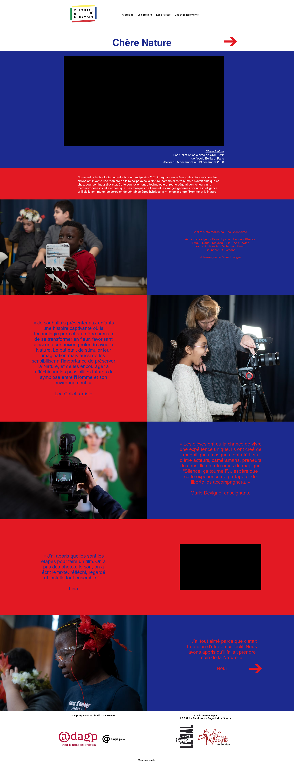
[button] (127, 13)
